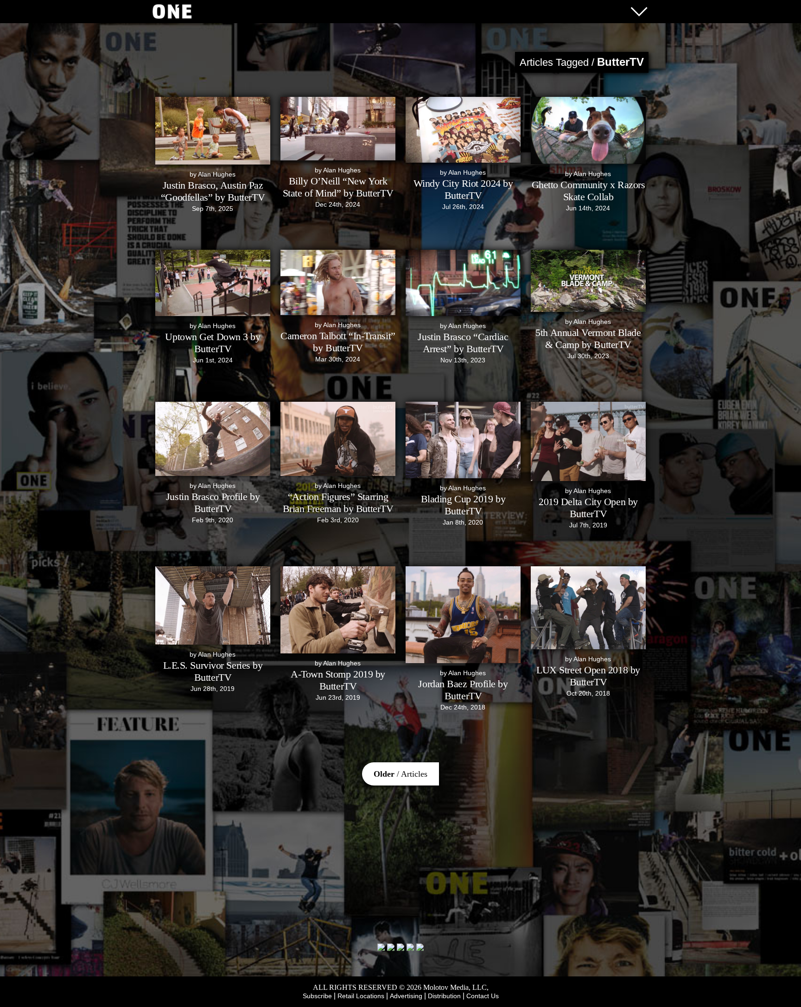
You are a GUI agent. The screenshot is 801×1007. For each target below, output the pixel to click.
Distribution (444, 996)
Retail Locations (360, 996)
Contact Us (482, 996)
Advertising (406, 996)
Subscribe (317, 996)
